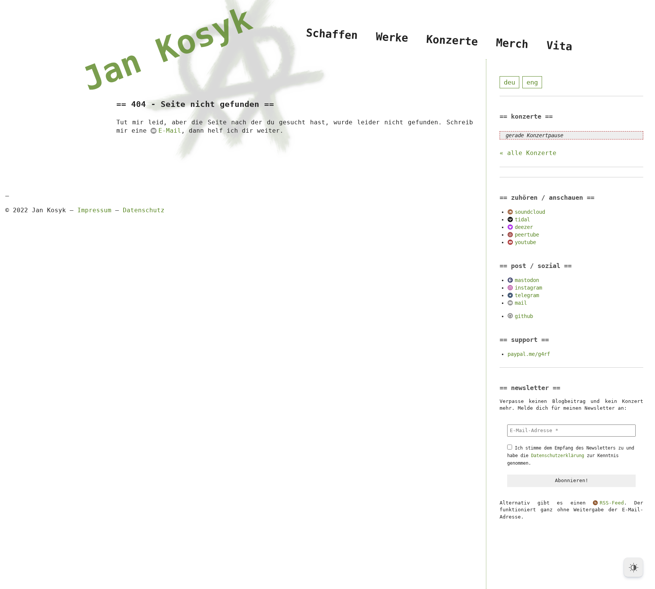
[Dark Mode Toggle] (633, 567)
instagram (528, 288)
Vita (559, 46)
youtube (525, 242)
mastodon (527, 280)
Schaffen (332, 34)
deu (509, 82)
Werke (392, 37)
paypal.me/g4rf (529, 354)
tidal (522, 219)
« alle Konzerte (528, 153)
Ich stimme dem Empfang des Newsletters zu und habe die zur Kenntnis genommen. (570, 455)
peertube (527, 235)
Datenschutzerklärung (557, 455)
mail (521, 303)
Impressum (94, 210)
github (524, 316)
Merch (511, 43)
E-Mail (169, 130)
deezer (524, 227)
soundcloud (530, 212)
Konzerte (452, 40)
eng (532, 82)
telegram (527, 295)
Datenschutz (144, 210)
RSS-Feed (612, 503)
